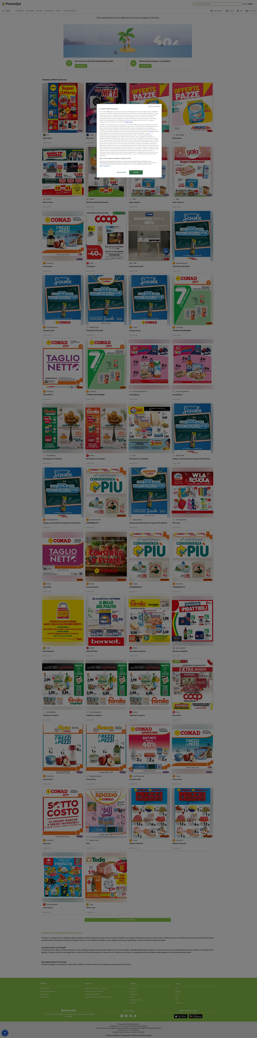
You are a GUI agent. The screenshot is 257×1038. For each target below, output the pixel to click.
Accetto (136, 172)
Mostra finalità (121, 172)
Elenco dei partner (105, 166)
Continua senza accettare (154, 106)
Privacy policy (129, 122)
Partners (152, 131)
